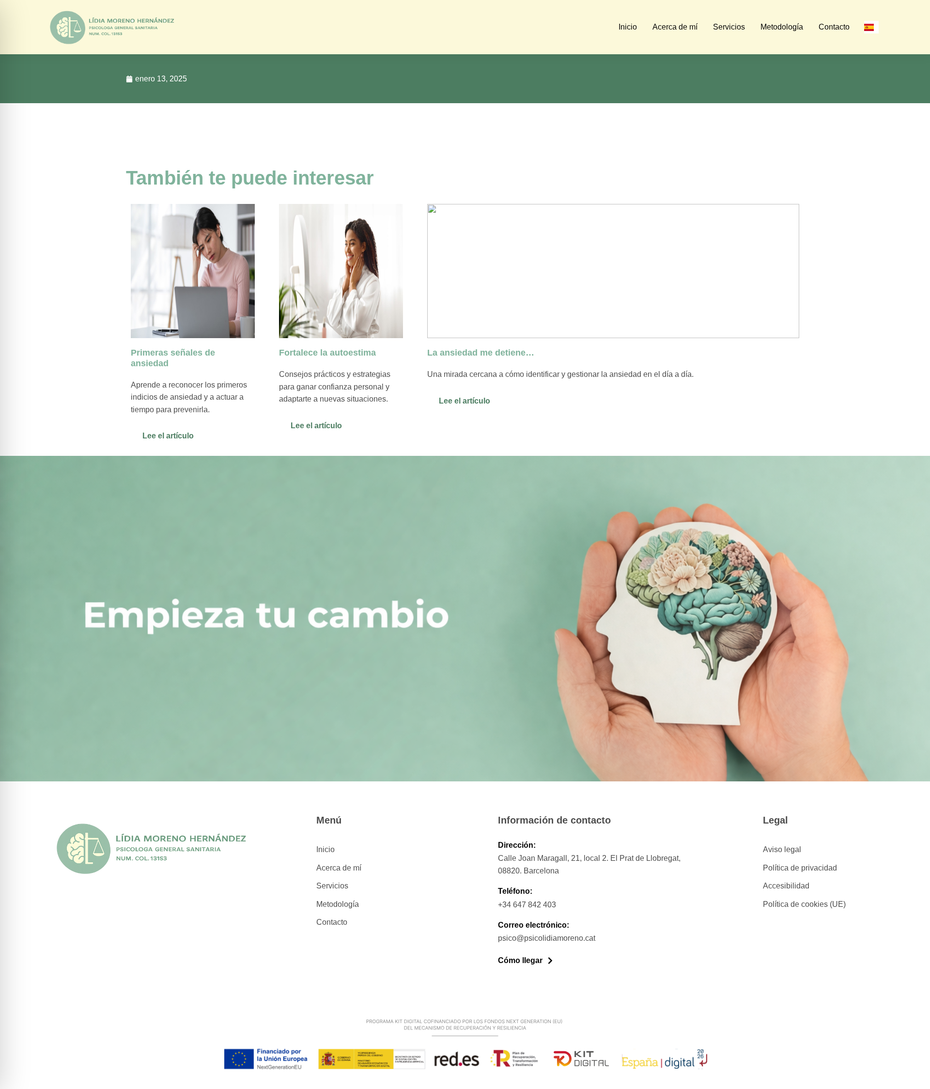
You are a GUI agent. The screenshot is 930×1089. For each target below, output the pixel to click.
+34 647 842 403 (527, 905)
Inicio (628, 27)
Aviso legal (782, 849)
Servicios (729, 27)
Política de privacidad (800, 868)
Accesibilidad (786, 886)
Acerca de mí (675, 27)
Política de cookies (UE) (804, 904)
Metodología (781, 27)
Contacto (834, 27)
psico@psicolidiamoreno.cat (546, 938)
